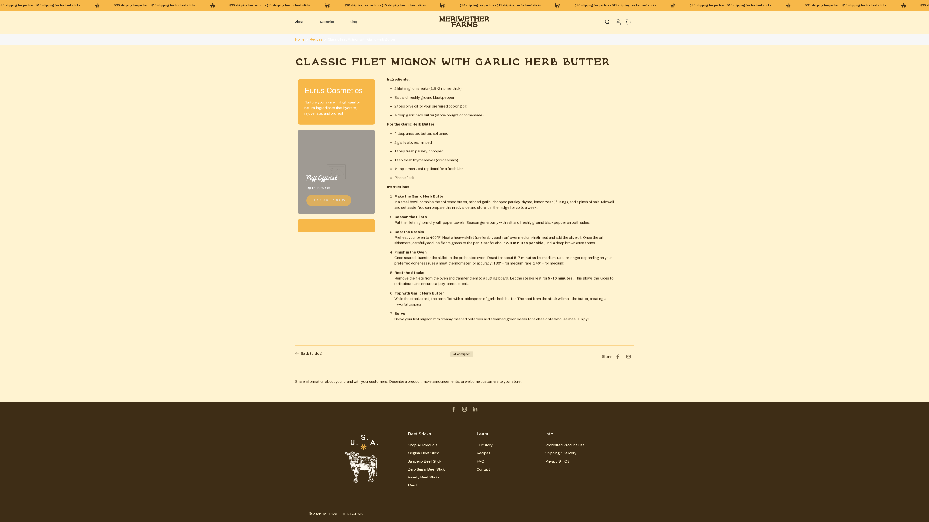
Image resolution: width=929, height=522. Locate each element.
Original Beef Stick (423, 453)
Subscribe (327, 21)
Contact (483, 469)
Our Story (485, 445)
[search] (607, 22)
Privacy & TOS (557, 461)
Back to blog (311, 353)
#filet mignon (462, 354)
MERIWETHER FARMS (343, 514)
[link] (328, 200)
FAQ (480, 461)
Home (299, 39)
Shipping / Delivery (560, 453)
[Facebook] (454, 409)
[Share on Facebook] (618, 356)
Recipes (316, 39)
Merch (413, 485)
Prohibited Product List (564, 445)
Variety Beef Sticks (424, 477)
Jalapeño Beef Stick (424, 461)
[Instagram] (464, 409)
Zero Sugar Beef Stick (426, 469)
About (299, 21)
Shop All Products (423, 445)
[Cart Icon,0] (628, 21)
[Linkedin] (475, 409)
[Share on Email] (628, 356)
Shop (354, 21)
